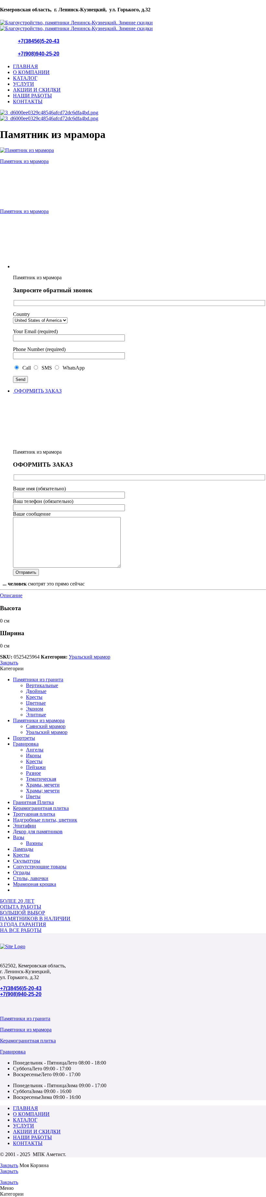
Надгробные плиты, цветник (45, 820)
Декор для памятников (38, 831)
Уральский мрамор (89, 657)
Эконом (34, 709)
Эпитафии (24, 825)
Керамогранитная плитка (41, 808)
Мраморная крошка (34, 884)
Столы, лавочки (30, 878)
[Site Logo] (12, 946)
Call (26, 368)
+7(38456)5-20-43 (38, 41)
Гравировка (26, 744)
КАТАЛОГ (25, 78)
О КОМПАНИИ (31, 72)
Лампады (23, 849)
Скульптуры (26, 860)
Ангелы (34, 749)
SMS (46, 368)
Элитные (36, 714)
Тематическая (41, 779)
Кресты (34, 697)
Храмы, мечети (43, 785)
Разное (33, 773)
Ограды (21, 872)
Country (21, 314)
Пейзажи (36, 767)
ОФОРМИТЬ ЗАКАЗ (37, 391)
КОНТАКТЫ (27, 101)
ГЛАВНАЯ (25, 66)
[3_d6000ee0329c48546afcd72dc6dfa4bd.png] (49, 112)
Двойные (36, 691)
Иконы (33, 755)
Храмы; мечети (43, 790)
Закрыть (9, 662)
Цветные (36, 703)
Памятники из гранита (38, 679)
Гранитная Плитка (33, 802)
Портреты (24, 738)
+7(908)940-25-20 (38, 54)
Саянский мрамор (46, 726)
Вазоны (34, 843)
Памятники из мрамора (39, 720)
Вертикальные (42, 685)
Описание (11, 595)
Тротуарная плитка (34, 814)
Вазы (18, 837)
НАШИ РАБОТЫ (32, 95)
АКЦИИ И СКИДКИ (37, 90)
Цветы (33, 796)
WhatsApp (72, 368)
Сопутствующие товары (39, 866)
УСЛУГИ (23, 84)
